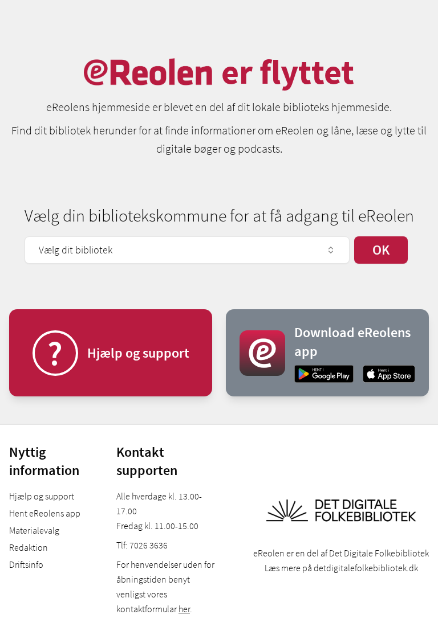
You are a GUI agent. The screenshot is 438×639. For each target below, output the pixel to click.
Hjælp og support (41, 496)
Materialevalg (34, 530)
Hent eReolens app (44, 513)
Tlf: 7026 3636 (142, 545)
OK (381, 250)
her (184, 609)
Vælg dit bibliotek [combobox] (75, 249)
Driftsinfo (26, 564)
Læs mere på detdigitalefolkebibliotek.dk (341, 568)
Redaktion (28, 547)
